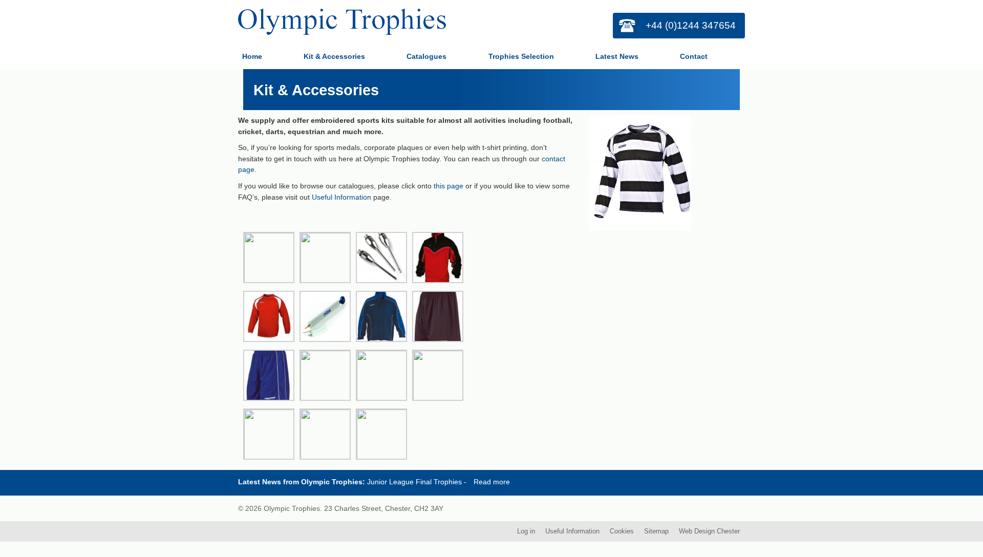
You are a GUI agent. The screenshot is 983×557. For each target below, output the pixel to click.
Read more (492, 480)
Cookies (622, 530)
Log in (526, 530)
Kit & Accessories (334, 56)
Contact (694, 56)
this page (448, 186)
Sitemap (656, 530)
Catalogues (426, 56)
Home (252, 56)
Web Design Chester (709, 530)
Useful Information (341, 197)
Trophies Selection (521, 56)
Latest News (616, 56)
